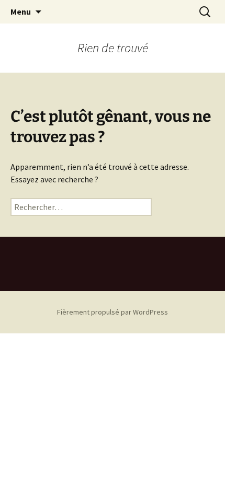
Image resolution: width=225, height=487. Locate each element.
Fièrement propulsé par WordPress (112, 312)
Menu (20, 11)
